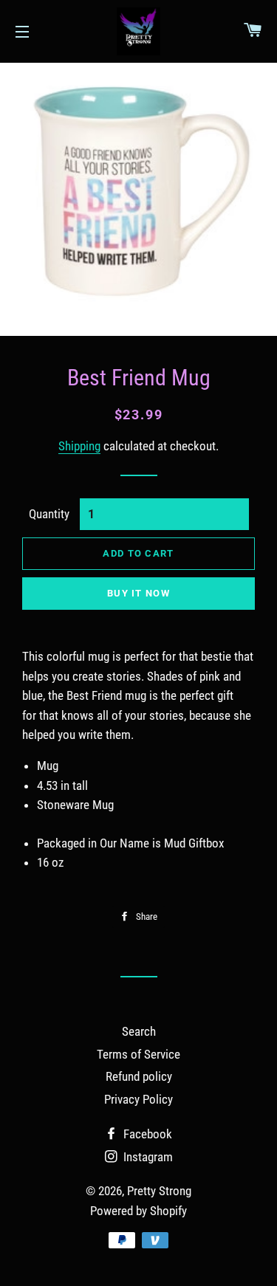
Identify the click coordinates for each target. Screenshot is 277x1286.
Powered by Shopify (138, 1210)
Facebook (146, 1134)
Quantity (49, 513)
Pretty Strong (159, 1190)
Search (139, 1031)
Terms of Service (138, 1054)
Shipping (79, 446)
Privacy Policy (138, 1099)
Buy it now (138, 593)
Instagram (146, 1156)
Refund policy (139, 1076)
